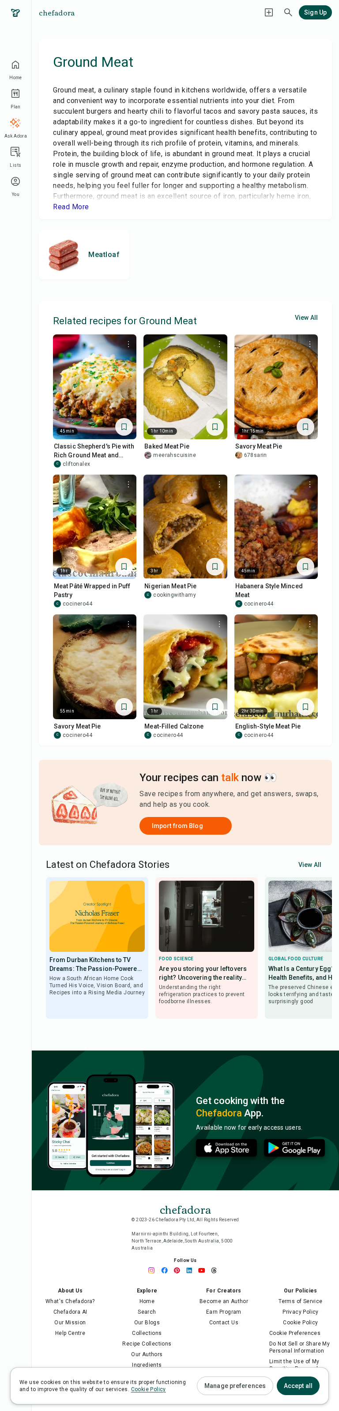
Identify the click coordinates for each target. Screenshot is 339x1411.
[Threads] (216, 1270)
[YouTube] (204, 1270)
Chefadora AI (70, 1312)
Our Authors (146, 1354)
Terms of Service (300, 1301)
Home (147, 1301)
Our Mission (70, 1322)
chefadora (57, 12)
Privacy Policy (300, 1312)
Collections (147, 1333)
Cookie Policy (300, 1322)
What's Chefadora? (70, 1301)
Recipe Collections (146, 1344)
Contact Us (223, 1322)
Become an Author (224, 1301)
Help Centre (70, 1333)
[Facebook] (167, 1270)
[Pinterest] (179, 1270)
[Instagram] (154, 1270)
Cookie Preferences (294, 1333)
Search (147, 1312)
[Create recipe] (269, 12)
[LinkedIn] (191, 1270)
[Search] (288, 12)
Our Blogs (147, 1322)
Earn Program (223, 1312)
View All (306, 317)
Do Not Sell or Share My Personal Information (299, 1347)
